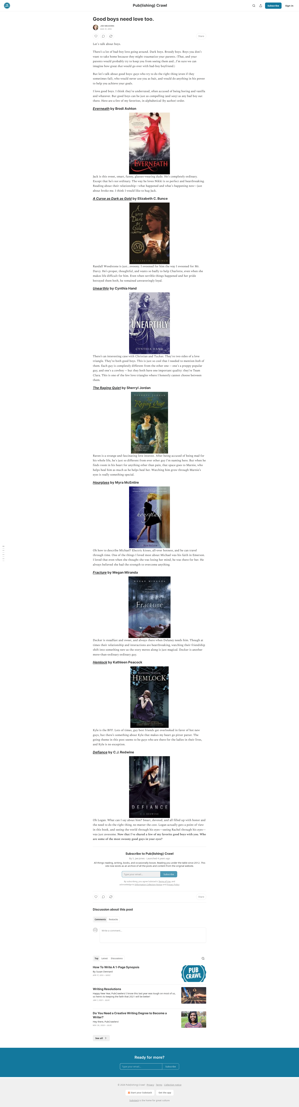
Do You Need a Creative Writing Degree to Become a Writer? (130, 1015)
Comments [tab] (100, 919)
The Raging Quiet (107, 388)
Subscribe (273, 5)
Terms (159, 1084)
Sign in (289, 5)
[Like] (96, 36)
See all (99, 1038)
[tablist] (106, 919)
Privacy (150, 1084)
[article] (149, 973)
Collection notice (172, 1084)
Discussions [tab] (117, 958)
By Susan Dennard (103, 971)
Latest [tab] (104, 958)
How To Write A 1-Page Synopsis (116, 967)
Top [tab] (96, 958)
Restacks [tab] (113, 919)
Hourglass (101, 482)
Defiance (100, 752)
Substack (134, 1100)
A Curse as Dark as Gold (112, 198)
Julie (107, 1000)
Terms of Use (165, 881)
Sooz (108, 975)
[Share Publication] (261, 5)
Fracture (100, 572)
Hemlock (100, 662)
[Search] (254, 5)
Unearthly (101, 288)
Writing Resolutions (107, 989)
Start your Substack (141, 1092)
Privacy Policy (173, 884)
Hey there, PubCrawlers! (106, 1021)
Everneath (101, 108)
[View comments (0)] (103, 36)
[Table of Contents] (3, 553)
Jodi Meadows (107, 26)
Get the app (165, 1092)
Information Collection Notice (148, 884)
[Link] (88, 108)
